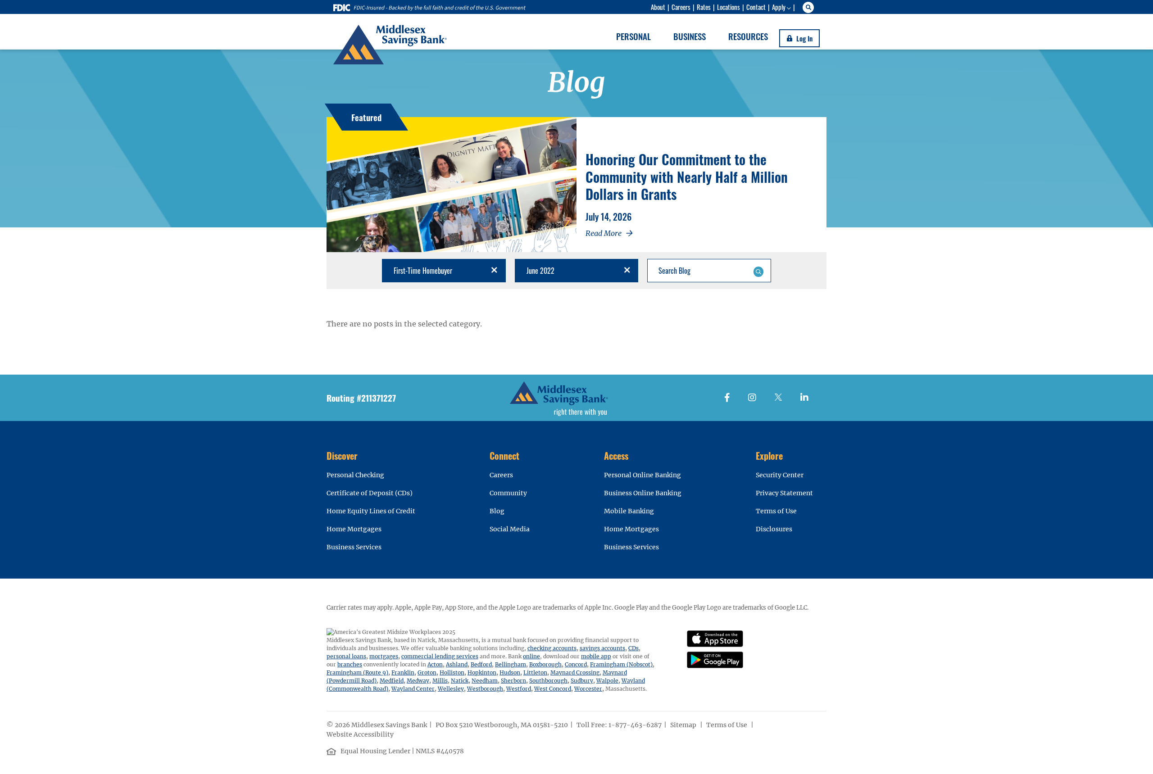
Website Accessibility (361, 734)
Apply (778, 7)
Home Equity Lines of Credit (371, 511)
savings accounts (602, 648)
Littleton (535, 672)
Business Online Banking (642, 493)
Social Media (510, 529)
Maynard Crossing (574, 672)
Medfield (392, 680)
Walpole (607, 680)
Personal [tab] (633, 36)
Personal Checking (355, 475)
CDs (633, 648)
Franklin (402, 672)
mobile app (596, 656)
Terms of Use (776, 511)
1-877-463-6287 (635, 725)
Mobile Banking (629, 511)
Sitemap (684, 725)
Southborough (548, 680)
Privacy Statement (784, 493)
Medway (418, 680)
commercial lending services (439, 656)
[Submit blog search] (758, 270)
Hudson (509, 672)
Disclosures (774, 529)
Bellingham (510, 664)
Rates (704, 7)
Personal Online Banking (642, 475)
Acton (435, 664)
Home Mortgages (354, 529)
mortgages (383, 656)
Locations (728, 7)
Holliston (452, 672)
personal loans (346, 656)
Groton (427, 672)
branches (349, 664)
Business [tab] (689, 36)
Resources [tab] (748, 36)
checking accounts (551, 648)
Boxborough (545, 664)
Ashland (457, 664)
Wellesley (451, 688)
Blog (497, 511)
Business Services (354, 547)
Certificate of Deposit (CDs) (370, 493)
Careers (681, 7)
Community (508, 493)
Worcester (588, 688)
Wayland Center (413, 688)
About (658, 7)
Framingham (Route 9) (357, 672)
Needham (485, 680)
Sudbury (582, 680)
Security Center (779, 475)
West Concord (552, 688)
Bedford (481, 664)
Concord (576, 664)
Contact (756, 7)
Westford (518, 688)
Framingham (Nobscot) (621, 664)
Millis (440, 680)
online (531, 656)
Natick (459, 680)
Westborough (485, 688)
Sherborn (513, 680)
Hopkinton (482, 672)
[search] (809, 7)
